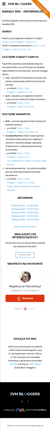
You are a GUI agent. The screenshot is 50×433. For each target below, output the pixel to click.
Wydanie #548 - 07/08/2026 (25, 212)
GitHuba (13, 364)
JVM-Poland (34, 364)
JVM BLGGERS (20, 4)
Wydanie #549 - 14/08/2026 (25, 209)
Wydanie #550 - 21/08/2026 (25, 205)
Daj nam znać (25, 255)
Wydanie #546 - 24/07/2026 (25, 219)
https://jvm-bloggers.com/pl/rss (19, 42)
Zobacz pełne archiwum (25, 226)
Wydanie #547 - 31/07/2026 (25, 216)
